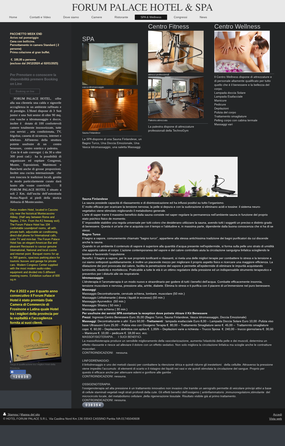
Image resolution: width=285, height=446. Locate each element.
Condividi (19, 372)
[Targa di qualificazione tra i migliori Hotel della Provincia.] (35, 343)
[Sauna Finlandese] (110, 110)
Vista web (275, 418)
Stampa (13, 414)
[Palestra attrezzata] (176, 97)
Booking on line (25, 91)
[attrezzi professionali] (176, 51)
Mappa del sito (30, 414)
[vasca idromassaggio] (110, 64)
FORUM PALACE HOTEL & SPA (142, 6)
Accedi (277, 414)
